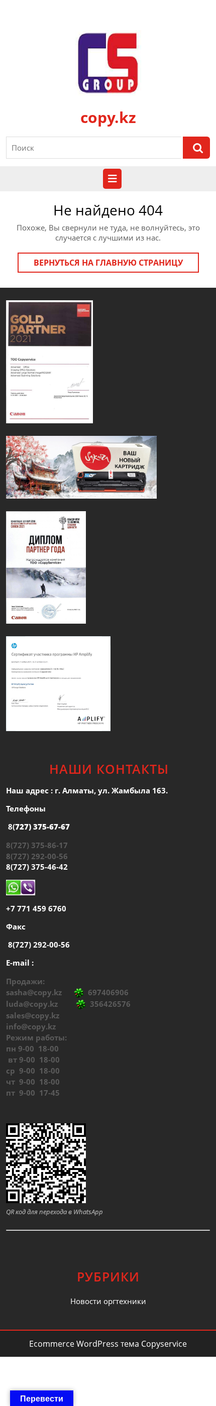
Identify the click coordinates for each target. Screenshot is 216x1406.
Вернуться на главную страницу (116, 265)
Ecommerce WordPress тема (84, 1343)
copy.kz (108, 117)
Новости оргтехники (108, 1301)
